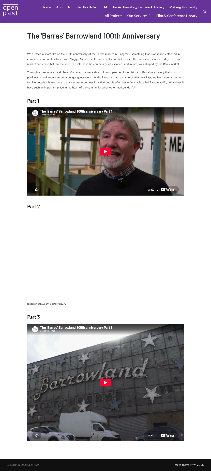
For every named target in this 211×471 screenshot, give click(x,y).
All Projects (113, 16)
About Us (63, 7)
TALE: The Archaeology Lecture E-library (133, 7)
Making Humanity (183, 7)
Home (46, 7)
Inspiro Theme (181, 464)
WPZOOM (198, 464)
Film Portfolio (86, 7)
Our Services (137, 16)
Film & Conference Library (176, 16)
